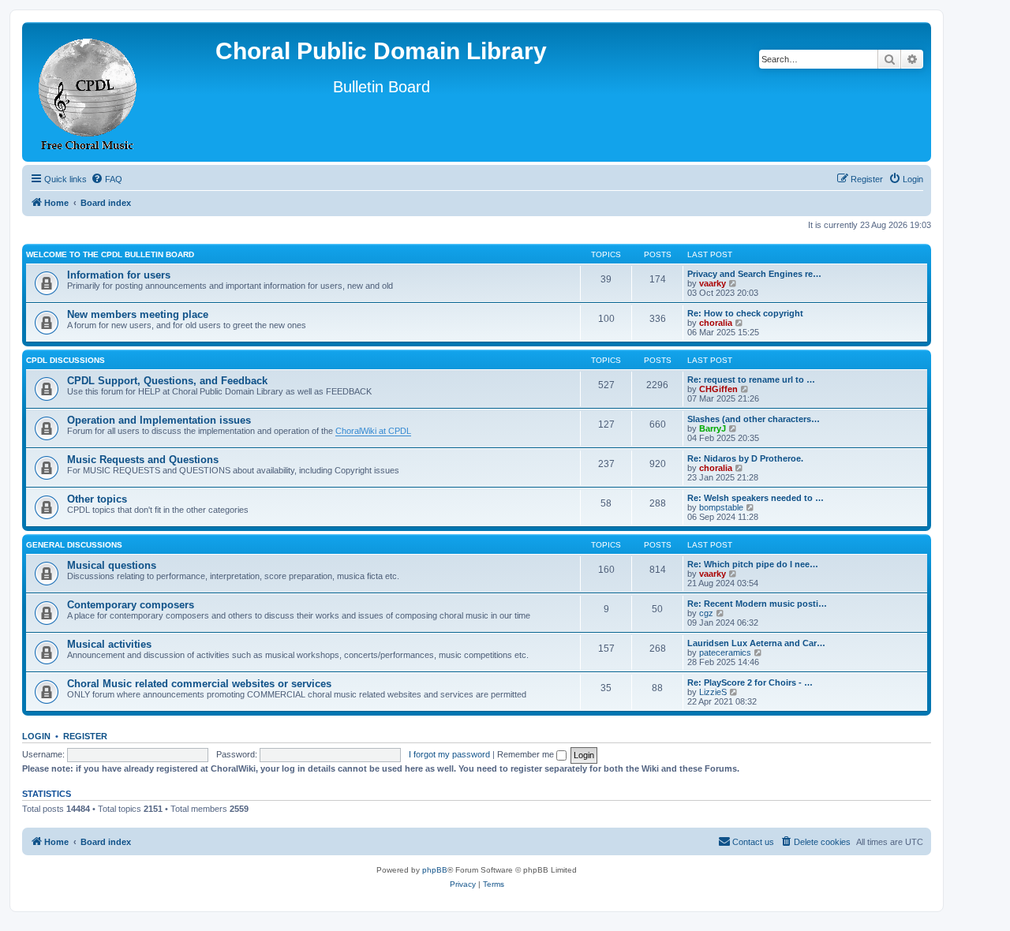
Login (36, 736)
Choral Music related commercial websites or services (199, 684)
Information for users (118, 275)
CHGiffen (718, 389)
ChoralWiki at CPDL (373, 431)
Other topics (97, 499)
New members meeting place (137, 314)
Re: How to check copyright (745, 313)
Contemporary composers (130, 605)
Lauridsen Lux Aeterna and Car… (756, 643)
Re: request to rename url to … (751, 379)
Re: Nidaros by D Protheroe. (745, 458)
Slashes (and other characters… (753, 419)
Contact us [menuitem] (753, 842)
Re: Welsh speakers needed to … (755, 498)
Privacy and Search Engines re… (754, 274)
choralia (715, 322)
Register (85, 736)
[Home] (88, 92)
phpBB (434, 870)
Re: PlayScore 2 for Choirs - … (750, 682)
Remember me (526, 754)
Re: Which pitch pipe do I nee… (752, 564)
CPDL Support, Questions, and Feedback (167, 381)
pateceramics (725, 652)
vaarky (712, 283)
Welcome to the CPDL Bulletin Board (110, 254)
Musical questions (111, 565)
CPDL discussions (65, 360)
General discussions (74, 544)
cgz (706, 613)
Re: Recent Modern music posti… (757, 603)
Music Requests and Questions (143, 460)
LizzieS (713, 692)
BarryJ (712, 428)
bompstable (721, 507)
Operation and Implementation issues (159, 420)
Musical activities (109, 644)
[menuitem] (106, 179)
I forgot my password (449, 754)
